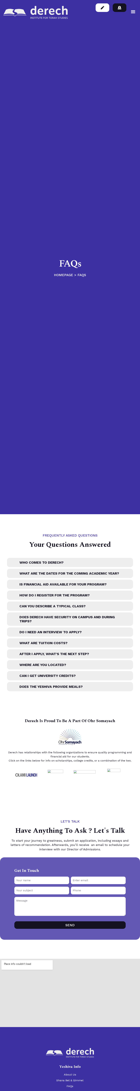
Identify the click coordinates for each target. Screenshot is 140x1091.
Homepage (63, 275)
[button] (133, 11)
